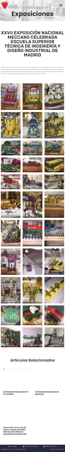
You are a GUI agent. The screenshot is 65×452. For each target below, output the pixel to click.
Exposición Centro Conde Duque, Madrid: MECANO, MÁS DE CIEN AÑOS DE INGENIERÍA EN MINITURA (14, 430)
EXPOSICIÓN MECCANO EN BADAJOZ (47, 393)
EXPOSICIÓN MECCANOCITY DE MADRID (15, 393)
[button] (61, 5)
